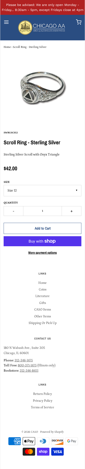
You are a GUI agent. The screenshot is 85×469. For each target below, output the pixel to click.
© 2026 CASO (30, 431)
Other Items (42, 316)
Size (7, 182)
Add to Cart (43, 228)
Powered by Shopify (52, 431)
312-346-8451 (29, 371)
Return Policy (42, 394)
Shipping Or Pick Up (43, 323)
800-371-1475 (27, 365)
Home (7, 47)
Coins (42, 289)
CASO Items (42, 309)
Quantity (11, 202)
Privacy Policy (42, 401)
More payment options (42, 252)
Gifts (42, 303)
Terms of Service (42, 407)
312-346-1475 (24, 360)
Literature (42, 296)
